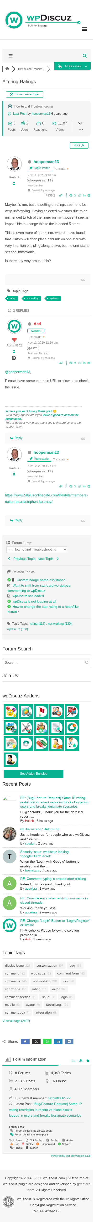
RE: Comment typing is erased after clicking (53, 879)
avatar (30, 1004)
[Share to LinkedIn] (85, 195)
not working (32, 298)
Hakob (29, 821)
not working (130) (60, 623)
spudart (30, 843)
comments (13, 981)
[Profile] (14, 184)
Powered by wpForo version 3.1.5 (70, 1155)
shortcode (12, 989)
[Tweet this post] (75, 195)
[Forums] (7, 68)
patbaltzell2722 (59, 1098)
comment (12, 973)
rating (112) (38, 623)
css (65, 981)
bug (72, 965)
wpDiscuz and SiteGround (39, 829)
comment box (15, 1012)
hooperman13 (41, 113)
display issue (14, 965)
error (56, 989)
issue (45, 997)
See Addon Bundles (33, 773)
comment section (18, 997)
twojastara (32, 870)
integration (44, 1012)
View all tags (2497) (16, 1021)
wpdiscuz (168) (17, 629)
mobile (10, 1004)
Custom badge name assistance (41, 580)
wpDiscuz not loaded (28, 596)
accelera (31, 888)
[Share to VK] (89, 195)
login (64, 997)
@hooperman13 (17, 372)
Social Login (54, 1004)
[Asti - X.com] (14, 359)
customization (46, 965)
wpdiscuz (54, 298)
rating (13, 298)
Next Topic (46, 559)
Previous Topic (23, 559)
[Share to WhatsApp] (80, 195)
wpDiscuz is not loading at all (34, 601)
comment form (68, 973)
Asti (37, 324)
